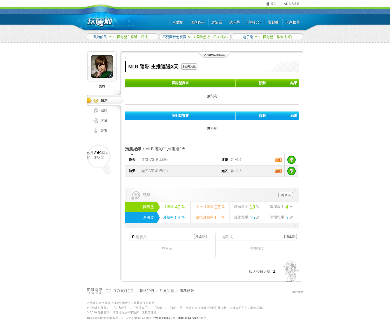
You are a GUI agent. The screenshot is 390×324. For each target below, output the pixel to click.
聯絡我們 (146, 291)
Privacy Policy (161, 317)
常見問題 (167, 291)
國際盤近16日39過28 (195, 37)
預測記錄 (189, 66)
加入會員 (291, 4)
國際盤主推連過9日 (267, 37)
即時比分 (254, 22)
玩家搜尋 (293, 22)
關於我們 (297, 292)
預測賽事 (197, 22)
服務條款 (187, 291)
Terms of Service (187, 317)
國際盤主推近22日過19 (122, 37)
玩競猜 (178, 22)
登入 (271, 4)
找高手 (234, 22)
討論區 (216, 22)
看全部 (286, 195)
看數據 (273, 22)
